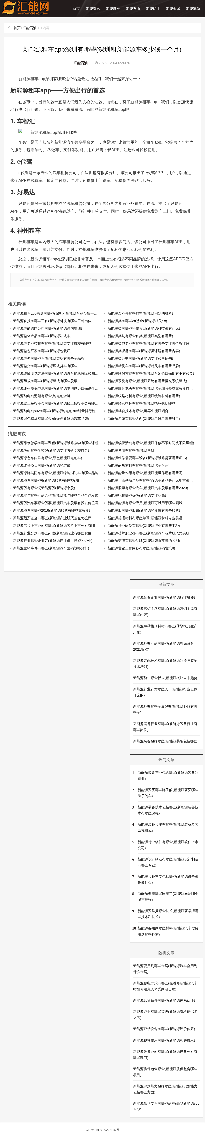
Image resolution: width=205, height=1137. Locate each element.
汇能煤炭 (113, 9)
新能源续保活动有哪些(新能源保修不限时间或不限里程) (151, 443)
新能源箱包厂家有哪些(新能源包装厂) (42, 351)
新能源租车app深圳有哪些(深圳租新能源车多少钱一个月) (57, 313)
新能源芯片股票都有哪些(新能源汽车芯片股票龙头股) (149, 533)
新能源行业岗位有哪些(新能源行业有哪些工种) (144, 526)
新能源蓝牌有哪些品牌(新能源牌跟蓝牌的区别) (144, 541)
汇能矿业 (153, 9)
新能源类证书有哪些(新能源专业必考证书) (140, 358)
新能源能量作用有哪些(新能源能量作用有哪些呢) (146, 473)
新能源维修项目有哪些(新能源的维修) (42, 465)
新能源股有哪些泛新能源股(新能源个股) (44, 488)
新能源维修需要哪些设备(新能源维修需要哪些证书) (147, 458)
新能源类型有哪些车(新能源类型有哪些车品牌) (49, 358)
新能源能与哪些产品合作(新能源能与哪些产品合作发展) (56, 495)
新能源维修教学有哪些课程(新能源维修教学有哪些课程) (56, 443)
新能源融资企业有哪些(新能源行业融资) (164, 597)
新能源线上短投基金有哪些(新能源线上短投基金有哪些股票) (60, 403)
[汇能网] (26, 12)
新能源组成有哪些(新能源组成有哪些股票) (46, 381)
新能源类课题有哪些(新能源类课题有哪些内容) (144, 351)
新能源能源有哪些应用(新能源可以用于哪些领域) (146, 503)
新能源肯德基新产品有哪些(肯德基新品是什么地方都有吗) (153, 480)
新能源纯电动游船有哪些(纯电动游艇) (42, 396)
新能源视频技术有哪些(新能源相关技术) (164, 1040)
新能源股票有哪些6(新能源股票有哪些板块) (47, 480)
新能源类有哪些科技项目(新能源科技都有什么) (144, 328)
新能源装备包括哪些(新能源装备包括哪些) (166, 741)
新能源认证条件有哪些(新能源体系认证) (164, 1000)
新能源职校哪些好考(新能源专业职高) (137, 495)
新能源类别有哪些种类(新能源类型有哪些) (140, 336)
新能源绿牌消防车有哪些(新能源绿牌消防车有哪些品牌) (56, 473)
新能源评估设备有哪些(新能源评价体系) (164, 1029)
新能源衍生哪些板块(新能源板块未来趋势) (166, 678)
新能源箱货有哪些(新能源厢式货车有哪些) (46, 366)
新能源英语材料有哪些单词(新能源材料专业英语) (146, 518)
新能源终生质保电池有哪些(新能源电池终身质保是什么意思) (60, 388)
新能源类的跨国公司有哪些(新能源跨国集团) (47, 328)
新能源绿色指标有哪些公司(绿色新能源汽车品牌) (51, 419)
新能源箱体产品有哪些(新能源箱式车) (42, 336)
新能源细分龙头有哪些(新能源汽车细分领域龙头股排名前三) (154, 388)
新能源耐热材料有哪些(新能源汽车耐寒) (139, 465)
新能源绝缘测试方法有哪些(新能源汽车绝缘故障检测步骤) (58, 373)
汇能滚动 (193, 9)
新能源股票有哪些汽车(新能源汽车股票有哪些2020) (148, 488)
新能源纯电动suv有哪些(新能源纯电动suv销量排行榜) (55, 411)
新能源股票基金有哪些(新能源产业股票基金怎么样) (53, 518)
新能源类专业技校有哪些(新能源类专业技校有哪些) (53, 343)
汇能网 (115, 1130)
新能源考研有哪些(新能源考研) (132, 450)
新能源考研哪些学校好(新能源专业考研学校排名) (51, 450)
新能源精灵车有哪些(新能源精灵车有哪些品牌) (144, 366)
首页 (76, 9)
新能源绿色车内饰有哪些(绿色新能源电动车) (47, 458)
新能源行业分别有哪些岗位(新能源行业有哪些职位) (53, 533)
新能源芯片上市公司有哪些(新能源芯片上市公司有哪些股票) (60, 526)
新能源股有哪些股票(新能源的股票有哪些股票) (144, 510)
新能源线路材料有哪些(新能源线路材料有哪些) (144, 396)
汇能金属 (173, 9)
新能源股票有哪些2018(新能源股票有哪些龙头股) (51, 510)
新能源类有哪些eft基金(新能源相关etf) (137, 321)
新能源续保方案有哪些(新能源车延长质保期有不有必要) (151, 373)
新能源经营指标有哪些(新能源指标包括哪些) (142, 403)
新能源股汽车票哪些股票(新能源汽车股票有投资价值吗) (56, 503)
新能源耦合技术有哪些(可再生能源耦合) (139, 411)
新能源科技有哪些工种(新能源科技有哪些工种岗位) (53, 321)
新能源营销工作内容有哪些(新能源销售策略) (142, 548)
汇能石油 (133, 9)
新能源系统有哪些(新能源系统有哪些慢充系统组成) (147, 381)
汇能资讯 (93, 9)
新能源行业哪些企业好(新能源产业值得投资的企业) (53, 541)
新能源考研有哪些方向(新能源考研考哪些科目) (144, 419)
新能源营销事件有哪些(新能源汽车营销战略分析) (51, 548)
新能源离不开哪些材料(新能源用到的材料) (140, 313)
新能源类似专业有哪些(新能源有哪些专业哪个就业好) (149, 343)
